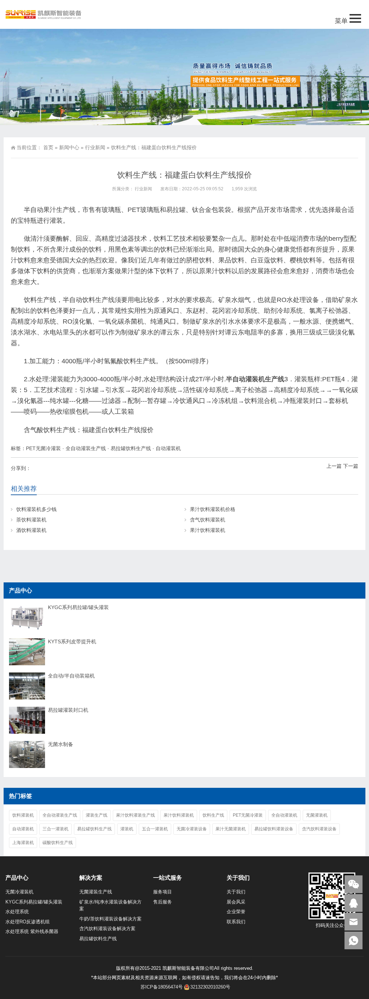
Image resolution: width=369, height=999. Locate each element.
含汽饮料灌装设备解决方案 (107, 928)
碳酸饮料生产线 (58, 842)
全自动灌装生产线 (86, 448)
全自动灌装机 (284, 815)
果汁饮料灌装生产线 (135, 815)
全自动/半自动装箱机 (71, 676)
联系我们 (236, 921)
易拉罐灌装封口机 (68, 710)
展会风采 (236, 902)
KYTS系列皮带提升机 (72, 641)
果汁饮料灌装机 (207, 530)
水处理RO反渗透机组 (27, 921)
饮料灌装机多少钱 (36, 509)
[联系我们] (353, 903)
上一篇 (334, 466)
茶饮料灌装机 (31, 520)
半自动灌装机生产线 (255, 379)
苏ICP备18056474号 (162, 987)
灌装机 (126, 828)
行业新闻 (95, 147)
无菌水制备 (60, 744)
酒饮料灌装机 (31, 530)
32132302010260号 (210, 987)
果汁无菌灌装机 (230, 828)
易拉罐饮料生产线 (131, 448)
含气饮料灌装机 (207, 520)
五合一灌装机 (155, 828)
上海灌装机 (23, 842)
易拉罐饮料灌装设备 (273, 828)
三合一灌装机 (55, 828)
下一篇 (350, 466)
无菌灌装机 (317, 815)
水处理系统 (17, 911)
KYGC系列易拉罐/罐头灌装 (78, 607)
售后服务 (162, 902)
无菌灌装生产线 (95, 891)
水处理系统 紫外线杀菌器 (31, 931)
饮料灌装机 (23, 815)
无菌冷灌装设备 (192, 828)
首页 (48, 147)
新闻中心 (69, 147)
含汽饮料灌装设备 (319, 828)
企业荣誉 (236, 911)
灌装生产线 (96, 815)
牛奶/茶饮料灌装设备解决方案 (110, 919)
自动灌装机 (168, 448)
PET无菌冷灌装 (43, 448)
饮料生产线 (213, 815)
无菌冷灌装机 (19, 891)
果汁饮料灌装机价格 (212, 509)
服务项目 (162, 891)
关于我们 (236, 891)
